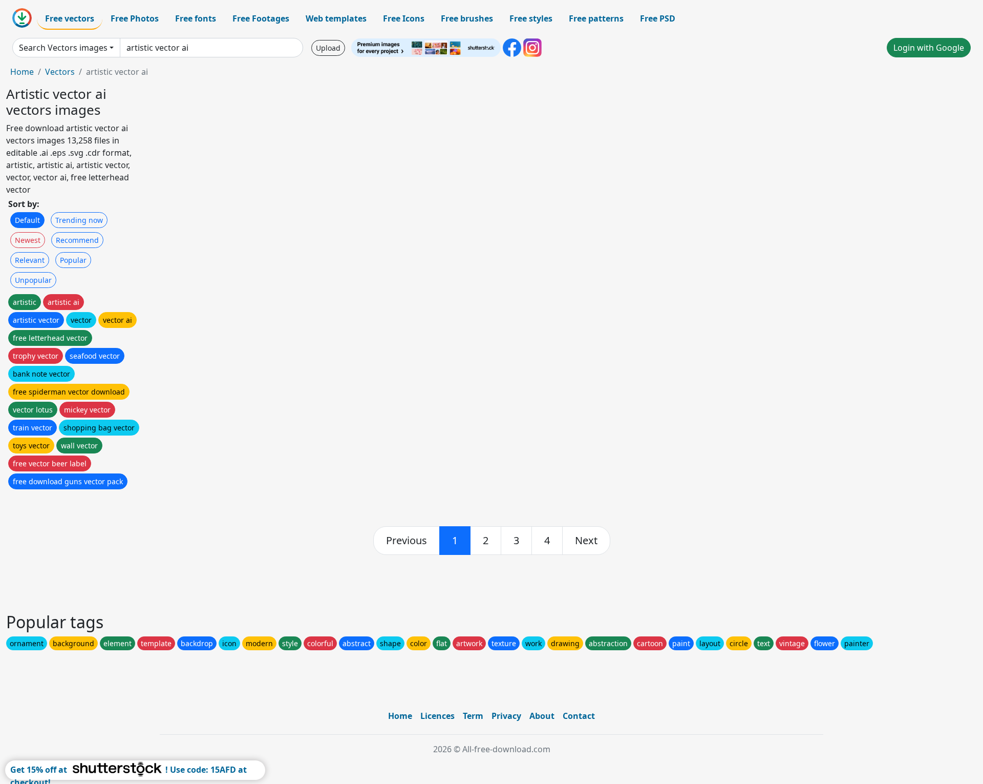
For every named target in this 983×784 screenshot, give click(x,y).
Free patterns (596, 18)
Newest (27, 240)
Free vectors (69, 18)
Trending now (79, 220)
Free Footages (260, 18)
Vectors (60, 71)
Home (22, 71)
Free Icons (403, 18)
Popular (73, 260)
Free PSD (657, 18)
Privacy (506, 715)
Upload (328, 48)
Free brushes (467, 18)
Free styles (530, 18)
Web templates (336, 18)
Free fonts (195, 18)
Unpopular (33, 280)
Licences (437, 715)
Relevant (30, 260)
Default (27, 220)
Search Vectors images (63, 47)
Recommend (77, 240)
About (541, 715)
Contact (579, 715)
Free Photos (135, 18)
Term (473, 715)
